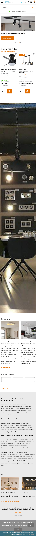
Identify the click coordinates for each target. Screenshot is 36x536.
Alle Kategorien (6, 367)
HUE (6, 441)
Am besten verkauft (7, 51)
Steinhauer (28, 441)
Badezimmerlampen (7, 458)
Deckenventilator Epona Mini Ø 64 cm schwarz (8, 70)
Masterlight (31, 439)
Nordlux (25, 439)
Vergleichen (6, 75)
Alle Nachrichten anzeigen (9, 501)
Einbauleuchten (27, 456)
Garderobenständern (27, 458)
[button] (15, 42)
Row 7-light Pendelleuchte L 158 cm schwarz (26, 71)
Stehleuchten (26, 450)
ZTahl (2, 441)
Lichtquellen (17, 458)
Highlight (10, 441)
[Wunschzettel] (31, 2)
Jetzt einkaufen (7, 38)
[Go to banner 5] (18, 28)
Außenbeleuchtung (17, 454)
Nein (18, 529)
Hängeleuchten (11, 445)
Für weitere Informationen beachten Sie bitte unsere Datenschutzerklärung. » (18, 533)
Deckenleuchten (6, 450)
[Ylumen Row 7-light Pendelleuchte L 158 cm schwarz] (27, 61)
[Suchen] (32, 7)
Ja (30, 525)
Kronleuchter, (5, 448)
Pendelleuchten (27, 448)
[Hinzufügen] (9, 91)
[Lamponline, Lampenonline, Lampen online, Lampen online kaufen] (9, 2)
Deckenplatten (8, 461)
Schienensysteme (21, 445)
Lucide (16, 439)
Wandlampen (15, 450)
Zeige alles (4, 388)
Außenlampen (5, 454)
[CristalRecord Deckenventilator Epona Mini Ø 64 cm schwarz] (9, 61)
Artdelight (22, 441)
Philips (20, 439)
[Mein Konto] (28, 2)
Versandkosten (7, 86)
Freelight (16, 441)
